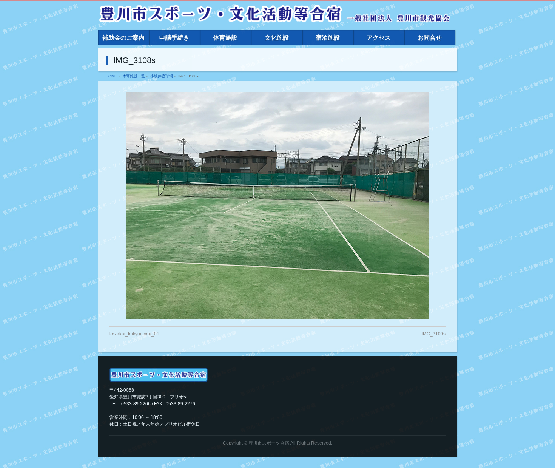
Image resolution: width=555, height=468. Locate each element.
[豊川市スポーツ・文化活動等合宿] (274, 15)
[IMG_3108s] (277, 205)
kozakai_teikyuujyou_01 (134, 334)
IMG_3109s (434, 334)
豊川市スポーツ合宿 (268, 443)
